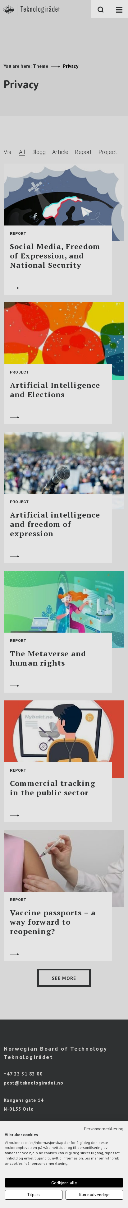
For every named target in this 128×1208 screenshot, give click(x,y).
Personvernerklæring (103, 1128)
